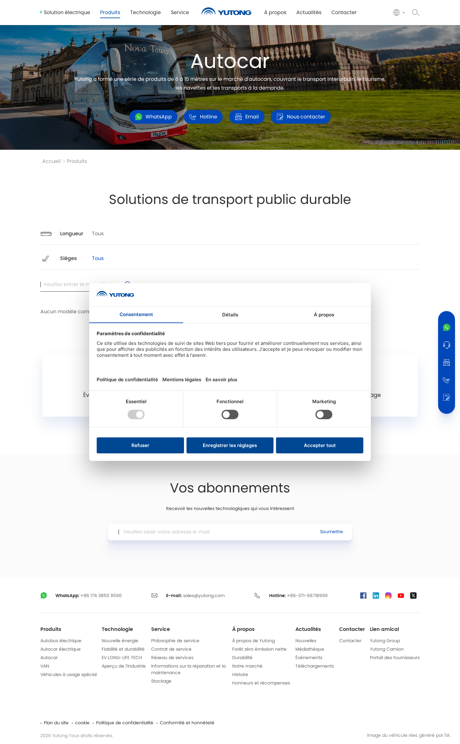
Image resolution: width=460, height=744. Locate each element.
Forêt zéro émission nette (259, 649)
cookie (82, 723)
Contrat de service (171, 649)
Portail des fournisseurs (395, 658)
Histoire (240, 675)
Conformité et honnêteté (187, 723)
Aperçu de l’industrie (124, 666)
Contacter (352, 629)
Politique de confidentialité (124, 723)
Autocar (49, 658)
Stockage (161, 681)
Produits (77, 161)
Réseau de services (172, 658)
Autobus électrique (60, 641)
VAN (44, 666)
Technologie (117, 629)
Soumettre (331, 532)
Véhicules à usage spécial (68, 675)
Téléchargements (314, 666)
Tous (98, 233)
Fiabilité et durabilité (123, 649)
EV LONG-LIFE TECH (122, 658)
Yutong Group (385, 641)
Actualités (308, 629)
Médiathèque (309, 649)
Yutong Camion (387, 649)
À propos (243, 629)
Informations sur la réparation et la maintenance (188, 669)
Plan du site (56, 723)
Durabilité (242, 658)
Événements (308, 658)
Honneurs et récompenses (261, 683)
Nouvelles (305, 641)
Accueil (51, 161)
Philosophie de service (175, 641)
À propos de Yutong (253, 641)
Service (160, 629)
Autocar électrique (60, 649)
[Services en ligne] (446, 345)
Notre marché (247, 666)
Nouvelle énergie (120, 641)
